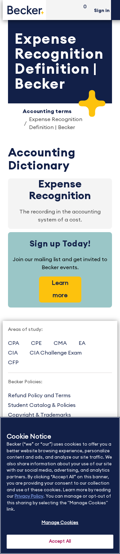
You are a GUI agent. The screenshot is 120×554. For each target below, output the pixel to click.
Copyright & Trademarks (39, 415)
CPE (36, 343)
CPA (13, 343)
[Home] (24, 10)
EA (82, 343)
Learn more (60, 289)
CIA (13, 353)
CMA (60, 343)
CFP (13, 362)
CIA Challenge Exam (56, 353)
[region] (60, 485)
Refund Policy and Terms (39, 395)
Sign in (102, 10)
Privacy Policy (29, 496)
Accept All (60, 541)
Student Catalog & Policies (42, 405)
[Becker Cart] (83, 10)
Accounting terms (47, 111)
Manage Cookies (60, 523)
